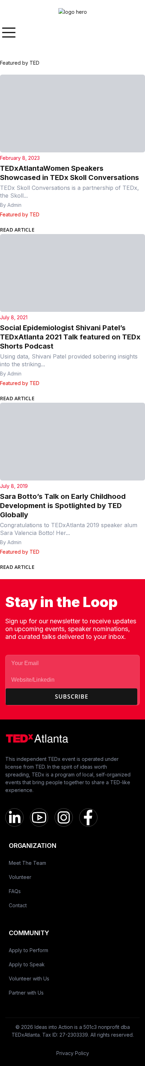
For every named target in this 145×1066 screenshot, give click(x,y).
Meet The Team (27, 863)
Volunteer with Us (29, 978)
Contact (18, 905)
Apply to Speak (27, 964)
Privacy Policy (72, 1053)
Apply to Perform (28, 950)
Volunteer (20, 877)
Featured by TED (19, 214)
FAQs (15, 891)
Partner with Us (26, 993)
